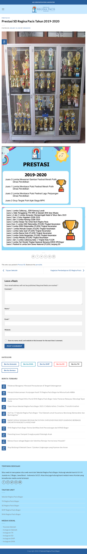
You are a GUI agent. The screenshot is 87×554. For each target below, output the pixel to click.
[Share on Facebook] (37, 257)
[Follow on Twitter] (12, 482)
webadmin (26, 28)
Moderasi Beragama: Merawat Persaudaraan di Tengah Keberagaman (34, 386)
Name (7, 309)
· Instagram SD (7, 535)
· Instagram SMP (8, 538)
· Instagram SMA (8, 541)
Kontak (49, 547)
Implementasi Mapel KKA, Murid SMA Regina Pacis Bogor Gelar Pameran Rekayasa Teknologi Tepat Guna (46, 400)
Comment (8, 289)
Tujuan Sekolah (11, 270)
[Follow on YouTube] (20, 482)
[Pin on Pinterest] (50, 257)
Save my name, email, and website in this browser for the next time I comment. (35, 340)
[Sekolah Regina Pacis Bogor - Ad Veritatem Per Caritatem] (43, 9)
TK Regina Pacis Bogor (10, 501)
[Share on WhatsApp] (33, 257)
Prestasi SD (6, 18)
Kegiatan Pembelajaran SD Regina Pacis (66, 270)
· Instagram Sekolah (9, 530)
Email (7, 319)
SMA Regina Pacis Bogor (11, 514)
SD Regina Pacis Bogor (10, 505)
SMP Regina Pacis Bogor (11, 510)
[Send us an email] (16, 482)
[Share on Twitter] (41, 257)
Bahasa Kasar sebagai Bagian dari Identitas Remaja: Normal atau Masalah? (36, 441)
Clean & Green (40, 547)
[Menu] (3, 9)
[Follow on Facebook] (4, 482)
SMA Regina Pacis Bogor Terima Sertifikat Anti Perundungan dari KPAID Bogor (38, 428)
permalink (39, 265)
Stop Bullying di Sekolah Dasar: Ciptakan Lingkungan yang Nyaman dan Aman (38, 447)
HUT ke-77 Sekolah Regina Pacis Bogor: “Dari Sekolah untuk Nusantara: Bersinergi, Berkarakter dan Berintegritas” (46, 414)
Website (7, 330)
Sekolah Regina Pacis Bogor (12, 497)
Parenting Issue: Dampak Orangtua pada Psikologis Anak (30, 434)
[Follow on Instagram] (8, 482)
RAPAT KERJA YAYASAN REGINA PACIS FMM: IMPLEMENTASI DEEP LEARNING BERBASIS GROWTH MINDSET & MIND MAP (44, 421)
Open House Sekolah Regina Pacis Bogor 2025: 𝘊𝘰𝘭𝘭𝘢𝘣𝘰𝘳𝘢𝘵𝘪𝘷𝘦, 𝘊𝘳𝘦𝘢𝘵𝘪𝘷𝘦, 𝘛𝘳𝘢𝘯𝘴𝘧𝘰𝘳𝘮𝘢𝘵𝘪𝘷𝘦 (43, 406)
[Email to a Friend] (45, 257)
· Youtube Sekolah (9, 527)
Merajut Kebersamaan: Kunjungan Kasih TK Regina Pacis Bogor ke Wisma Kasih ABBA (41, 392)
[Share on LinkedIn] (54, 257)
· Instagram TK (7, 533)
